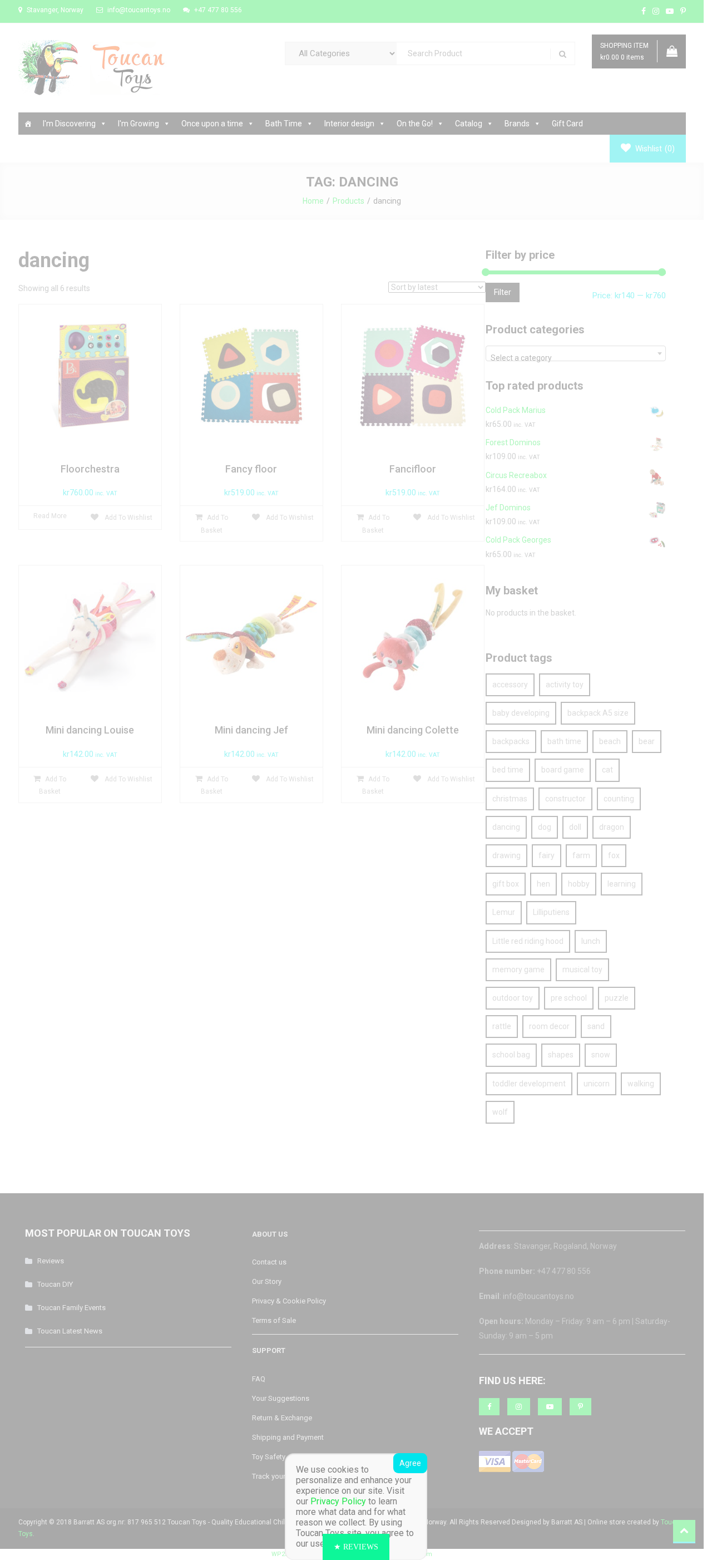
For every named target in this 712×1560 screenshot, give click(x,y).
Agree (410, 1463)
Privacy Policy (338, 1501)
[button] (356, 1547)
